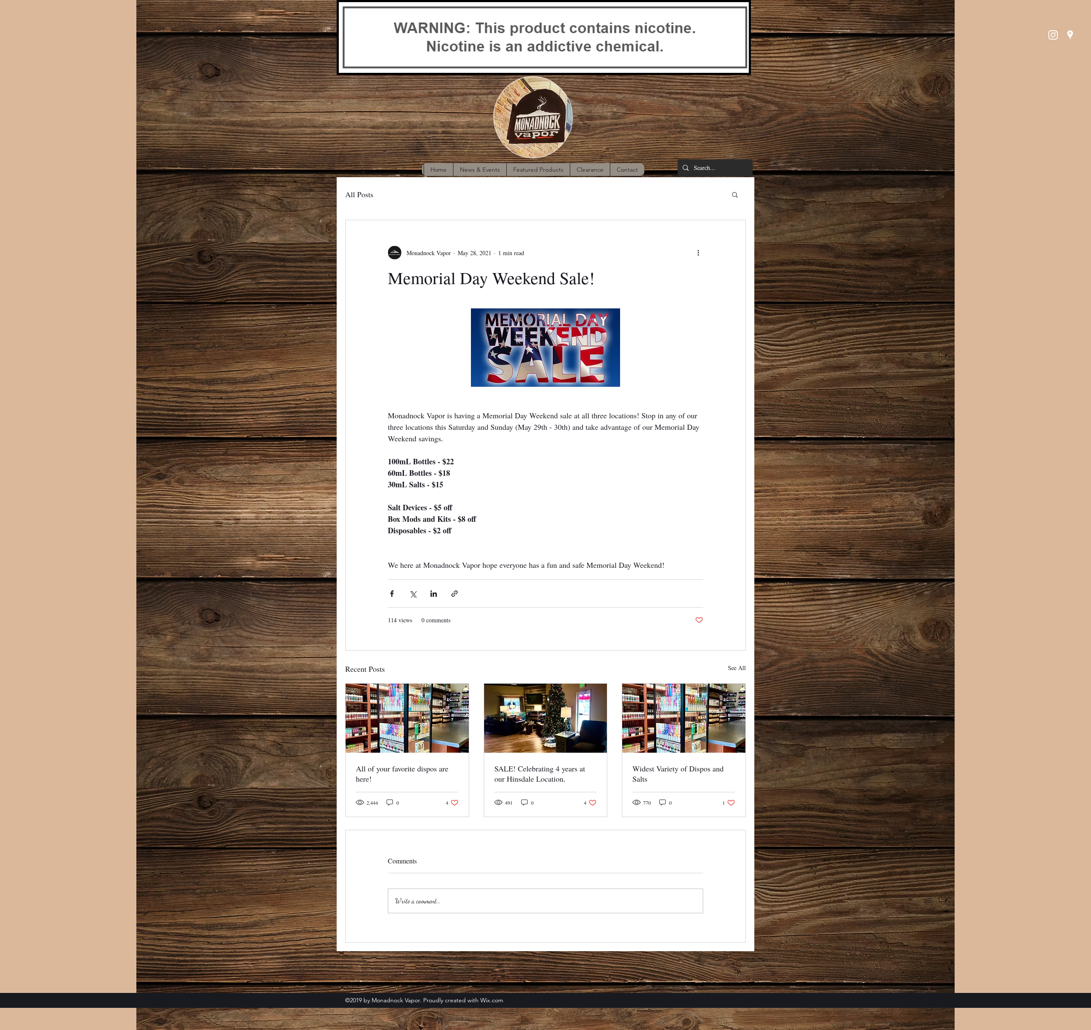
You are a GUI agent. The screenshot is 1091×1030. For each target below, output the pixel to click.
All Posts (359, 194)
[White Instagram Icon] (1053, 35)
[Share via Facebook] (392, 594)
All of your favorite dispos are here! (402, 773)
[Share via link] (454, 594)
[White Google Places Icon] (1070, 35)
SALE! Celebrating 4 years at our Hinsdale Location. (539, 773)
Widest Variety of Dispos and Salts (678, 773)
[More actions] (698, 252)
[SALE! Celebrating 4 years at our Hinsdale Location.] (545, 718)
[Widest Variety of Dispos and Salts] (683, 718)
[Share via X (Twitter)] (413, 594)
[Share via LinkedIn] (434, 594)
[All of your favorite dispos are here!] (407, 718)
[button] (735, 194)
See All (737, 668)
